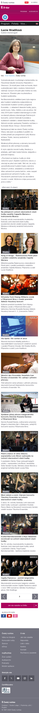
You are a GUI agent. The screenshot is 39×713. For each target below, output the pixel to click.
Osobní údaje (14, 705)
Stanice (5, 644)
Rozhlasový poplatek (28, 653)
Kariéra (23, 647)
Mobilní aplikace (8, 666)
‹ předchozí (4, 596)
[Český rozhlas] (7, 2)
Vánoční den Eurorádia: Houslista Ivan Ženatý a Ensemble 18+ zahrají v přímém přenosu (19, 377)
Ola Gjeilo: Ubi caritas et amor (14, 338)
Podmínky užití (26, 705)
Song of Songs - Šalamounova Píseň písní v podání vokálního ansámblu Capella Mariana (19, 258)
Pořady (15, 23)
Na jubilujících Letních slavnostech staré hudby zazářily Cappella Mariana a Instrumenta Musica (19, 214)
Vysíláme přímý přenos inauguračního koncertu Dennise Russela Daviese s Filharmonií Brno (17, 416)
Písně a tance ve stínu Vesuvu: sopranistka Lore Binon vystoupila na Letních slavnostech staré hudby (17, 456)
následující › (35, 596)
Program (23, 11)
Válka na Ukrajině (8, 637)
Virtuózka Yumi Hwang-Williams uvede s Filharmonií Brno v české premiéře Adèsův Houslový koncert (17, 299)
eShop (4, 647)
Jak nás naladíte (26, 637)
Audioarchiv (33, 11)
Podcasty (5, 663)
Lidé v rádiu (24, 644)
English (4, 707)
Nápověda (24, 640)
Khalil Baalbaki (10, 76)
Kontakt (23, 650)
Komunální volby (8, 640)
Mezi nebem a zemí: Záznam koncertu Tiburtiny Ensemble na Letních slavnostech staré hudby (17, 497)
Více (24, 23)
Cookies (4, 705)
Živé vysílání (6, 657)
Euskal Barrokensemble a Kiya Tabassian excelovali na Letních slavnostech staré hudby (18, 539)
